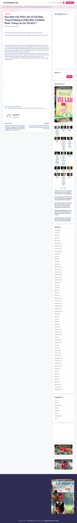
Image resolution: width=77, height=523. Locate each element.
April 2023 (57, 324)
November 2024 (58, 274)
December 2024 (58, 272)
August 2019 (57, 368)
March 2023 (57, 326)
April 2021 (57, 347)
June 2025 (57, 256)
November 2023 (58, 306)
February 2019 (58, 384)
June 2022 (57, 337)
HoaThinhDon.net (10, 3)
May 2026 (57, 238)
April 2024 (57, 293)
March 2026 (57, 240)
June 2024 (57, 287)
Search (57, 73)
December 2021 (58, 340)
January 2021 (58, 353)
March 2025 (57, 264)
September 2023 (58, 311)
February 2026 (58, 243)
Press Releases (58, 405)
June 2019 (57, 373)
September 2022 (58, 334)
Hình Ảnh (57, 402)
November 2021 (58, 342)
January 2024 (58, 300)
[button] (70, 3)
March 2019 (57, 381)
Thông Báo (7, 13)
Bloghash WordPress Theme (52, 520)
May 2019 (57, 376)
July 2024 (57, 285)
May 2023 (57, 321)
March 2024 (57, 295)
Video (56, 418)
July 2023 (57, 316)
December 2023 (58, 303)
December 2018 (58, 389)
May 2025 (57, 259)
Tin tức (56, 413)
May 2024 (57, 290)
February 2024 (58, 298)
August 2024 (58, 282)
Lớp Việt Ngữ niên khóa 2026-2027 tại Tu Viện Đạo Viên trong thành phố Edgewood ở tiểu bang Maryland (63, 198)
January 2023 (58, 329)
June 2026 (57, 235)
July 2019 (57, 371)
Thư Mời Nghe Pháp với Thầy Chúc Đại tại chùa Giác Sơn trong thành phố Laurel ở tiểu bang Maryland (63, 219)
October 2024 (58, 277)
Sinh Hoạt (57, 408)
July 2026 (57, 232)
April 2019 (57, 379)
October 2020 (58, 355)
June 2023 (57, 319)
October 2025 (58, 248)
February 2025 (58, 266)
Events (56, 400)
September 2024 (58, 279)
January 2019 (58, 387)
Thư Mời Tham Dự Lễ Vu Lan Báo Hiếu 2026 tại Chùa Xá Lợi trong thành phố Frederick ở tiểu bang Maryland (63, 192)
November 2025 (58, 246)
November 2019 (58, 360)
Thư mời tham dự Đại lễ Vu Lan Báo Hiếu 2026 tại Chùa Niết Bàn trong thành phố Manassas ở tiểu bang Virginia (63, 212)
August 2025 (58, 253)
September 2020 (58, 358)
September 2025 (58, 251)
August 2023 (58, 313)
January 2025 (58, 269)
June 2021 (57, 345)
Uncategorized (58, 415)
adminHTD (16, 115)
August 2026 (58, 230)
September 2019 (58, 366)
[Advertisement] (18, 41)
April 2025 (57, 261)
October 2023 (58, 308)
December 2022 (58, 332)
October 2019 (58, 363)
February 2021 (58, 350)
